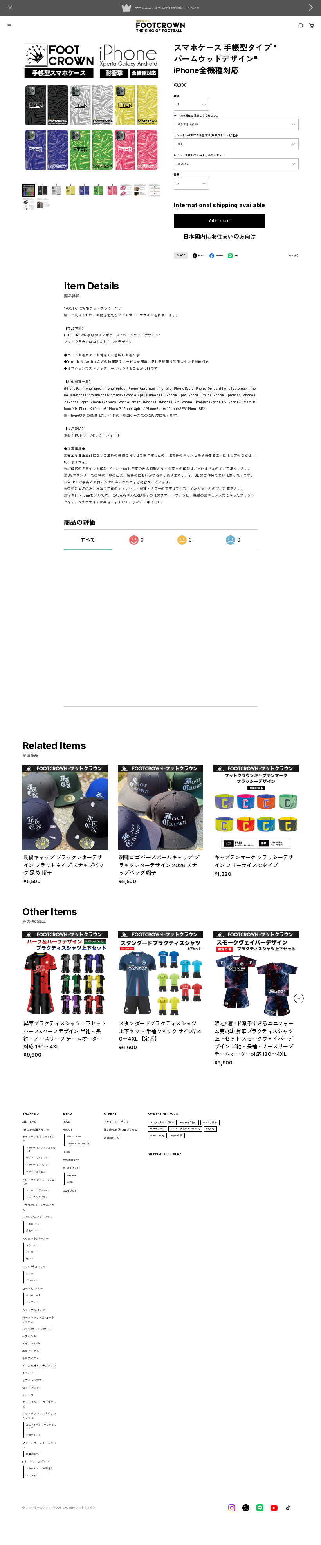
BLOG (66, 1152)
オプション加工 (32, 1380)
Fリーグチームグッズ (35, 1462)
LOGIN (70, 1181)
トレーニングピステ (37, 1197)
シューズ (28, 1395)
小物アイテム (33, 1434)
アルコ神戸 (32, 1475)
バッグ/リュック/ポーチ (37, 1329)
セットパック (30, 1388)
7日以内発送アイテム (35, 1129)
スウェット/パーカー (35, 1238)
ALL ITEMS (29, 1122)
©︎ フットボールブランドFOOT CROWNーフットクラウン (59, 1507)
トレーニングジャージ (38, 1190)
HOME (66, 1122)
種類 (176, 96)
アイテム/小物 (31, 1343)
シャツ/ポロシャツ (34, 1267)
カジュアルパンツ (33, 1310)
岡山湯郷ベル (33, 1453)
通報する (294, 255)
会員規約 (109, 1138)
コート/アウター (32, 1288)
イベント (28, 1373)
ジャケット (32, 1302)
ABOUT (67, 1129)
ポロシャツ (32, 1280)
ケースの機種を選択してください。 (196, 115)
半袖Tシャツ (33, 1223)
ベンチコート (33, 1295)
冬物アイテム (30, 1358)
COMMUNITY (71, 1160)
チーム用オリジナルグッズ (39, 1366)
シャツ (30, 1273)
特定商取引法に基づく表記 (121, 1129)
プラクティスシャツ (37, 1157)
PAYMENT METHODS (78, 1143)
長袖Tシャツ (33, 1230)
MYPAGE (71, 1175)
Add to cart (219, 221)
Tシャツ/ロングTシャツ (37, 1216)
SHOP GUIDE (74, 1136)
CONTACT (70, 1191)
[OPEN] (301, 26)
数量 (176, 175)
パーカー (31, 1251)
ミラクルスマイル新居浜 (39, 1468)
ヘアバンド (29, 1336)
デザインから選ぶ (36, 1171)
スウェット (32, 1245)
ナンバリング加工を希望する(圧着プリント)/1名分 (206, 135)
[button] (299, 999)
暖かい (30, 1258)
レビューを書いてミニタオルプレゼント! (200, 155)
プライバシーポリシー (118, 1122)
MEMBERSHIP (71, 1168)
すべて (88, 540)
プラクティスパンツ (37, 1164)
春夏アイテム (30, 1351)
